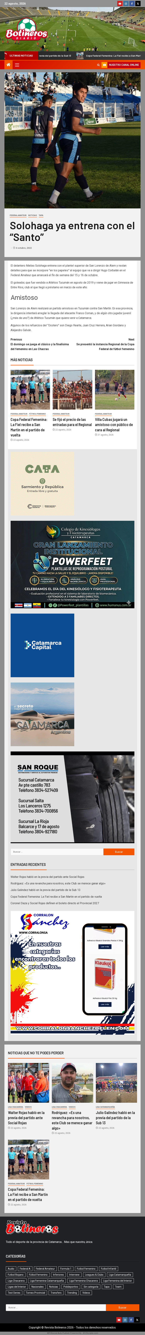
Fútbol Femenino (37, 414)
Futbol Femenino (86, 1268)
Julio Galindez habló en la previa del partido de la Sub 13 (45, 890)
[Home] (8, 65)
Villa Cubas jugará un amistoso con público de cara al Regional (114, 424)
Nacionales (37, 1286)
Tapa (41, 215)
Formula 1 (65, 1268)
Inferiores (58, 1274)
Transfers (56, 1292)
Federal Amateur (18, 215)
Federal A (25, 1268)
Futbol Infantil (108, 1268)
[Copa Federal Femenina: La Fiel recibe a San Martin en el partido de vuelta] (30, 390)
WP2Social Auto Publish (58, 1333)
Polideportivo (70, 1286)
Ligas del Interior (17, 1286)
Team (118, 1286)
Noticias (32, 215)
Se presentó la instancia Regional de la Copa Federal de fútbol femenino (105, 344)
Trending (72, 1292)
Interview (74, 1274)
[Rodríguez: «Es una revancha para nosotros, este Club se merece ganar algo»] (72, 1083)
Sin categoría (91, 1286)
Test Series (14, 1292)
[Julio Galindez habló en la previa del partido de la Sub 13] (116, 1083)
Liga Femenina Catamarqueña (47, 1280)
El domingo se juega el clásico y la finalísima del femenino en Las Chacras (40, 344)
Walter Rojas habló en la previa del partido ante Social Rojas (47, 877)
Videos (28, 1107)
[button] (16, 64)
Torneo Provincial (35, 1292)
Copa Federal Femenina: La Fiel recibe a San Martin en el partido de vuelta (61, 55)
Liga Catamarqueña (105, 1107)
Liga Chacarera (15, 1107)
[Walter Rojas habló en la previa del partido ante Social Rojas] (28, 1083)
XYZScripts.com (90, 1333)
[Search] (98, 65)
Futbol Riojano (16, 1274)
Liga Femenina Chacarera (83, 1280)
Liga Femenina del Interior (117, 1280)
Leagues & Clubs (94, 1274)
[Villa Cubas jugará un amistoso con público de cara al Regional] (114, 390)
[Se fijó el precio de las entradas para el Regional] (72, 390)
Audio (11, 1268)
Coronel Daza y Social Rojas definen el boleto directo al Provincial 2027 (55, 903)
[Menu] (16, 64)
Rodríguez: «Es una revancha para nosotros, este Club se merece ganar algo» (58, 883)
